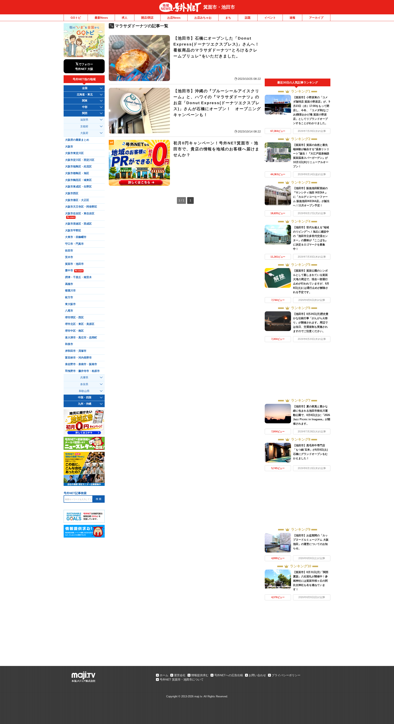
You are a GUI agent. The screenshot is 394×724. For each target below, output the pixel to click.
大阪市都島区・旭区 (77, 173)
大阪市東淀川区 (74, 153)
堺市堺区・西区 (74, 317)
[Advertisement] (297, 51)
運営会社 (180, 675)
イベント (270, 17)
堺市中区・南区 (74, 330)
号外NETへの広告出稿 (228, 675)
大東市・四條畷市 (75, 237)
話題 (248, 17)
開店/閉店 (147, 17)
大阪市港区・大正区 (77, 200)
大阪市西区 (71, 193)
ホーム (164, 675)
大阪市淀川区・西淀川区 (79, 160)
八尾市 (69, 310)
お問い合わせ (257, 675)
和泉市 (69, 344)
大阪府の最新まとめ (77, 139)
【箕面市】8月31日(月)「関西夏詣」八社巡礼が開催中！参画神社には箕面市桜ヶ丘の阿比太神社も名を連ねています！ (310, 581)
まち (228, 17)
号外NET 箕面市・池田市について (182, 679)
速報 (292, 17)
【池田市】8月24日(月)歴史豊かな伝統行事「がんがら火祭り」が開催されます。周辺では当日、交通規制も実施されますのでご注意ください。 (310, 322)
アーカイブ (316, 17)
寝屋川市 (70, 290)
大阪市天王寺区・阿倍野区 (81, 206)
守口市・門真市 (74, 243)
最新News (101, 17)
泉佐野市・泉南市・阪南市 (81, 364)
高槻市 (69, 284)
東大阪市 (70, 304)
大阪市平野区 (73, 230)
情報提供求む (199, 675)
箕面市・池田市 (219, 7)
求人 (124, 17)
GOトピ (76, 17)
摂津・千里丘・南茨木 (78, 277)
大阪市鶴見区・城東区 (78, 180)
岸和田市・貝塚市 (75, 350)
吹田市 (69, 250)
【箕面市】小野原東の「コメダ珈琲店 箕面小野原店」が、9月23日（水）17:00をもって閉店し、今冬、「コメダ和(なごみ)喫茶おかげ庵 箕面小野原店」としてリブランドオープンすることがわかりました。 (311, 110)
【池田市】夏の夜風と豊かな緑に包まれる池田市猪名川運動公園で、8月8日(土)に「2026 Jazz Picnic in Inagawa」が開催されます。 (311, 415)
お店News (174, 17)
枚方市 (69, 297)
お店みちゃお (203, 17)
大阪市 (69, 146)
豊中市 (74, 270)
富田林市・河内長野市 (78, 357)
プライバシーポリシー (286, 675)
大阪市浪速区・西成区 (78, 223)
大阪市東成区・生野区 (78, 186)
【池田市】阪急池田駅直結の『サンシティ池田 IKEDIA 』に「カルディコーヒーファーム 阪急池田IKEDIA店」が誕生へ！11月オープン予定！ (311, 197)
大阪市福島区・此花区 (78, 166)
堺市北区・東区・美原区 (79, 324)
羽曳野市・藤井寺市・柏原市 (82, 371)
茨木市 (69, 257)
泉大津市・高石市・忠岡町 (81, 337)
